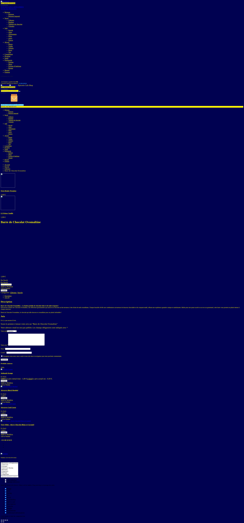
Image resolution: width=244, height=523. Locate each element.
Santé (6, 58)
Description (8, 296)
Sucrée (7, 167)
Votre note (4, 331)
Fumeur (7, 72)
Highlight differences (13, 482)
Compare (4, 290)
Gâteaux (11, 20)
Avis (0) (7, 297)
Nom (3, 349)
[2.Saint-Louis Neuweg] (9, 468)
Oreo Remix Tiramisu (8, 191)
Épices (10, 40)
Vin (9, 52)
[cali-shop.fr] (5, 1)
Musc (10, 64)
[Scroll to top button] (239, 518)
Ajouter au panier (6, 284)
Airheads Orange (7, 373)
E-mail (3, 352)
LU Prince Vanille (7, 213)
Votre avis (4, 345)
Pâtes (10, 36)
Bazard (7, 70)
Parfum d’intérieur (14, 66)
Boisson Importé (14, 16)
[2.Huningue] (9, 466)
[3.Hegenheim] (9, 471)
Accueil (7, 165)
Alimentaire (12, 34)
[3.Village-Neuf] (9, 474)
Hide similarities (11, 480)
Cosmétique (9, 54)
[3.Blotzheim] (9, 469)
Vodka (10, 46)
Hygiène (7, 56)
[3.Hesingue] (9, 473)
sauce (10, 38)
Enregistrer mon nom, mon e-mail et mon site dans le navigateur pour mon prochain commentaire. (32, 356)
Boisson (7, 12)
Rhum (10, 44)
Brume (10, 68)
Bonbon (11, 22)
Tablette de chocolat (15, 24)
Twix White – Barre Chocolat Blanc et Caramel (17, 425)
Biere (10, 50)
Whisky (11, 48)
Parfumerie (8, 60)
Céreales (11, 26)
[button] (7, 287)
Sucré (6, 18)
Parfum (10, 62)
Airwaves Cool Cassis (8, 407)
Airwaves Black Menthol (9, 390)
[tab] (124, 296)
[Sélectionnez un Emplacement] (9, 463)
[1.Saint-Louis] (9, 465)
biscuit (10, 30)
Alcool (7, 42)
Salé (6, 28)
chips (10, 32)
